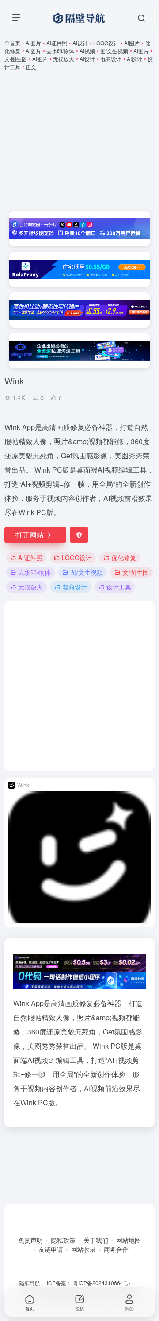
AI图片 (33, 42)
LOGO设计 (106, 42)
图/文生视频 (114, 50)
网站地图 (128, 1240)
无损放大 (63, 58)
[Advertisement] (79, 141)
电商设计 (110, 58)
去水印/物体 (60, 50)
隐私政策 (63, 1240)
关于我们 (95, 1240)
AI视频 (87, 50)
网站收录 (83, 1249)
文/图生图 (15, 58)
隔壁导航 (29, 1282)
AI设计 (80, 42)
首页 (15, 42)
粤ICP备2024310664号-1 (103, 1282)
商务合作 (116, 1249)
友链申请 (50, 1249)
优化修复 (123, 557)
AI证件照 (56, 42)
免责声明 (30, 1240)
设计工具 (118, 586)
